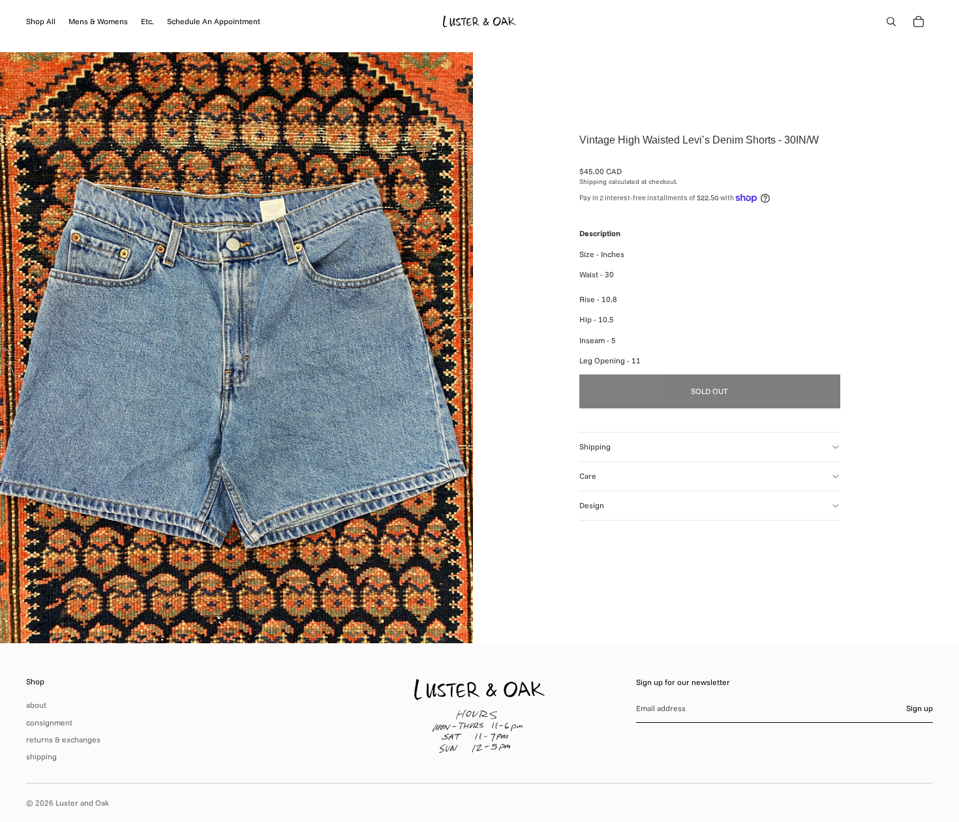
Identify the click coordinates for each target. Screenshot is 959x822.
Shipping (595, 446)
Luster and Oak (82, 803)
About (36, 705)
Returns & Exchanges (63, 739)
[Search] (891, 21)
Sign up (919, 708)
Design (591, 505)
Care (587, 476)
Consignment (49, 722)
